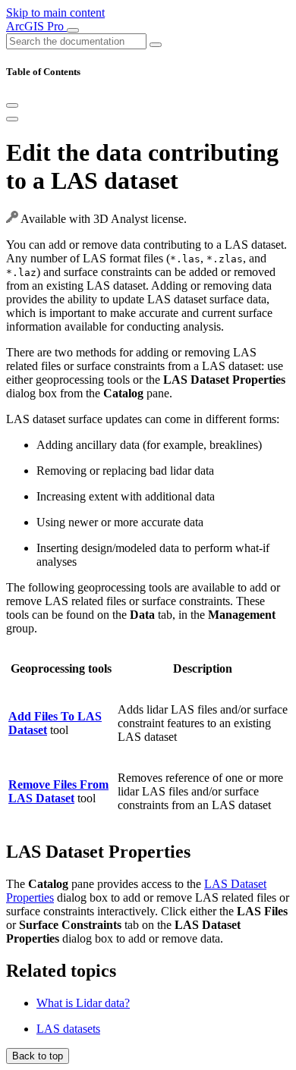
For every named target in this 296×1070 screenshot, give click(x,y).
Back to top (37, 1056)
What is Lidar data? (83, 1002)
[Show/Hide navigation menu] (73, 30)
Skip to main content (55, 12)
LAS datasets (68, 1028)
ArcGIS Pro (36, 26)
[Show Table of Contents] (12, 119)
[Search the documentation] (156, 44)
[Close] (12, 105)
